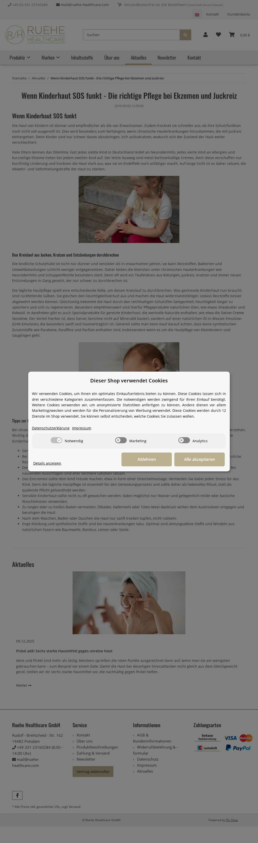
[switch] (56, 440)
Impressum (81, 428)
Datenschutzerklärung (51, 428)
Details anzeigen (47, 463)
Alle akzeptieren (199, 459)
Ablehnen (147, 459)
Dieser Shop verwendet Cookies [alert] (129, 380)
